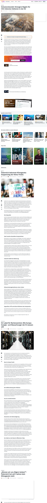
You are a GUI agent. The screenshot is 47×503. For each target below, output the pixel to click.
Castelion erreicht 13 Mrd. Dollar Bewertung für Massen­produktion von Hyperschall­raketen (27, 141)
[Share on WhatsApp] (1, 41)
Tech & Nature (7, 1)
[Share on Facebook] (1, 35)
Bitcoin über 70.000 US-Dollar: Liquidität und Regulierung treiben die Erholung (16, 140)
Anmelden (22, 60)
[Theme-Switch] (44, 1)
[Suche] (42, 1)
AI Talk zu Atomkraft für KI (27, 429)
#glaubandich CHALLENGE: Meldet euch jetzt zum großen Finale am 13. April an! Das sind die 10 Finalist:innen (28, 123)
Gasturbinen (23, 402)
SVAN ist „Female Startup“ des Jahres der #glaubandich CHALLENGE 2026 (17, 123)
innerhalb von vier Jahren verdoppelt (14, 393)
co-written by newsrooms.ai (12, 176)
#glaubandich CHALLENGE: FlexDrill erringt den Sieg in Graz (40, 122)
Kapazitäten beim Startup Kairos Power (11, 420)
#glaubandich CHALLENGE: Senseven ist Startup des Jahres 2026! (7, 123)
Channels (12, 1)
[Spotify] (39, 1)
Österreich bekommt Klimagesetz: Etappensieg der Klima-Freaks (5, 140)
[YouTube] (37, 1)
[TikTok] (38, 1)
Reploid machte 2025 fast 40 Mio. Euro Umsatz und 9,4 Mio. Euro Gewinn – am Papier (39, 140)
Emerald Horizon (6, 428)
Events (16, 1)
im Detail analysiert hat (24, 212)
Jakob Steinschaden (4, 176)
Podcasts (19, 1)
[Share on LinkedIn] (1, 39)
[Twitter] (33, 1)
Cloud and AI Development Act (21, 383)
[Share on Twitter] (1, 37)
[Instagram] (34, 1)
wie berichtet (12, 80)
